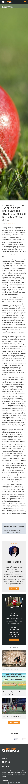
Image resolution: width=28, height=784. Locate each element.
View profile (14, 589)
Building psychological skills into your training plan (13, 770)
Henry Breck (11, 223)
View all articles (14, 722)
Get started (14, 640)
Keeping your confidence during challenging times (14, 772)
